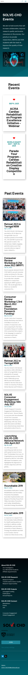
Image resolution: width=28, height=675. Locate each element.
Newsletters (6, 603)
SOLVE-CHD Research (9, 577)
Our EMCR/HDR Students (10, 570)
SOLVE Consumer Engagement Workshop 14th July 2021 (12, 399)
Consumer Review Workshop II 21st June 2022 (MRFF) (14, 262)
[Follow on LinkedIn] (2, 656)
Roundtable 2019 (13, 485)
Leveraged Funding (8, 591)
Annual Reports (7, 596)
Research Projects (8, 580)
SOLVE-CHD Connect (9, 601)
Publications (6, 593)
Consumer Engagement (10, 613)
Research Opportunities (10, 584)
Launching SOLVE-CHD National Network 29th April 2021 (14, 439)
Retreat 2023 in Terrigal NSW (12, 225)
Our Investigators (8, 568)
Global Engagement (9, 615)
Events (5, 605)
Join (4, 607)
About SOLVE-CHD (8, 565)
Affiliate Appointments (10, 572)
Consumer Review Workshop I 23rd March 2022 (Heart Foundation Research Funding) (13, 305)
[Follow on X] (6, 656)
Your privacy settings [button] (7, 647)
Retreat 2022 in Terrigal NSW (12, 362)
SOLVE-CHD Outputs (9, 589)
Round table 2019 (13, 513)
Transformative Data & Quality (12, 582)
